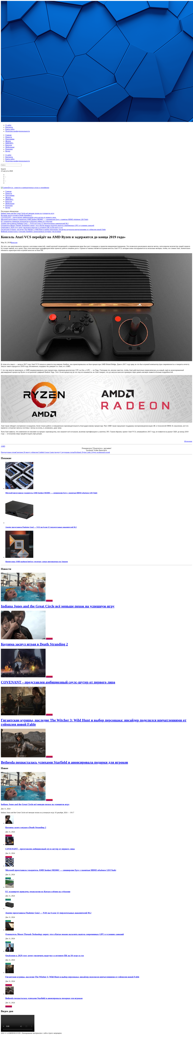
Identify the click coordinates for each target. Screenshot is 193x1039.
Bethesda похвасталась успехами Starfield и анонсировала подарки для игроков (31, 231)
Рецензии (9, 149)
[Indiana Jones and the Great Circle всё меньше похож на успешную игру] (23, 601)
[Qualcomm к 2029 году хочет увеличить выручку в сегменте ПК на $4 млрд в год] (9, 951)
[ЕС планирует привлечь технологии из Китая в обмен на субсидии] (9, 887)
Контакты (9, 127)
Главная (8, 135)
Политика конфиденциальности (17, 131)
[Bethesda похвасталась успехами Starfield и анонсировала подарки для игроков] (23, 757)
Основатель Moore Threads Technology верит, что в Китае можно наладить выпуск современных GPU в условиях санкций (47, 225)
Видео (7, 151)
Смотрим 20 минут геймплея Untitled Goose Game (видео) (30, 452)
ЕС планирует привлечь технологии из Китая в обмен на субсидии (26, 221)
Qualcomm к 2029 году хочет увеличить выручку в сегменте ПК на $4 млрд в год (32, 227)
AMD (3, 446)
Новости (8, 137)
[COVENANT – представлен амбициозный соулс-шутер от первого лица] (23, 677)
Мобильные (9, 147)
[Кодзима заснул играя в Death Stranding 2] (23, 639)
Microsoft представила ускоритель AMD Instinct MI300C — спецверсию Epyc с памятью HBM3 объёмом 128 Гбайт (44, 219)
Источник (188, 441)
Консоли (8, 145)
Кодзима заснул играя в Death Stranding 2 (16, 215)
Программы (9, 139)
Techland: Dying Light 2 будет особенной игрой (85, 452)
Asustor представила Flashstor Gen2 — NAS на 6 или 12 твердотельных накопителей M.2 (34, 223)
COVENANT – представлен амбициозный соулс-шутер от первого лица (28, 217)
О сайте (8, 125)
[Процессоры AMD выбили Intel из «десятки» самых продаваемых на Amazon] (19, 557)
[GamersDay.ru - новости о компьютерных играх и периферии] (25, 188)
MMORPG (9, 143)
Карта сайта (9, 129)
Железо (8, 141)
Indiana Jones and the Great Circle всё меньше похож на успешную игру (27, 213)
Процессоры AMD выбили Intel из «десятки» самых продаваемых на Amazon (36, 562)
